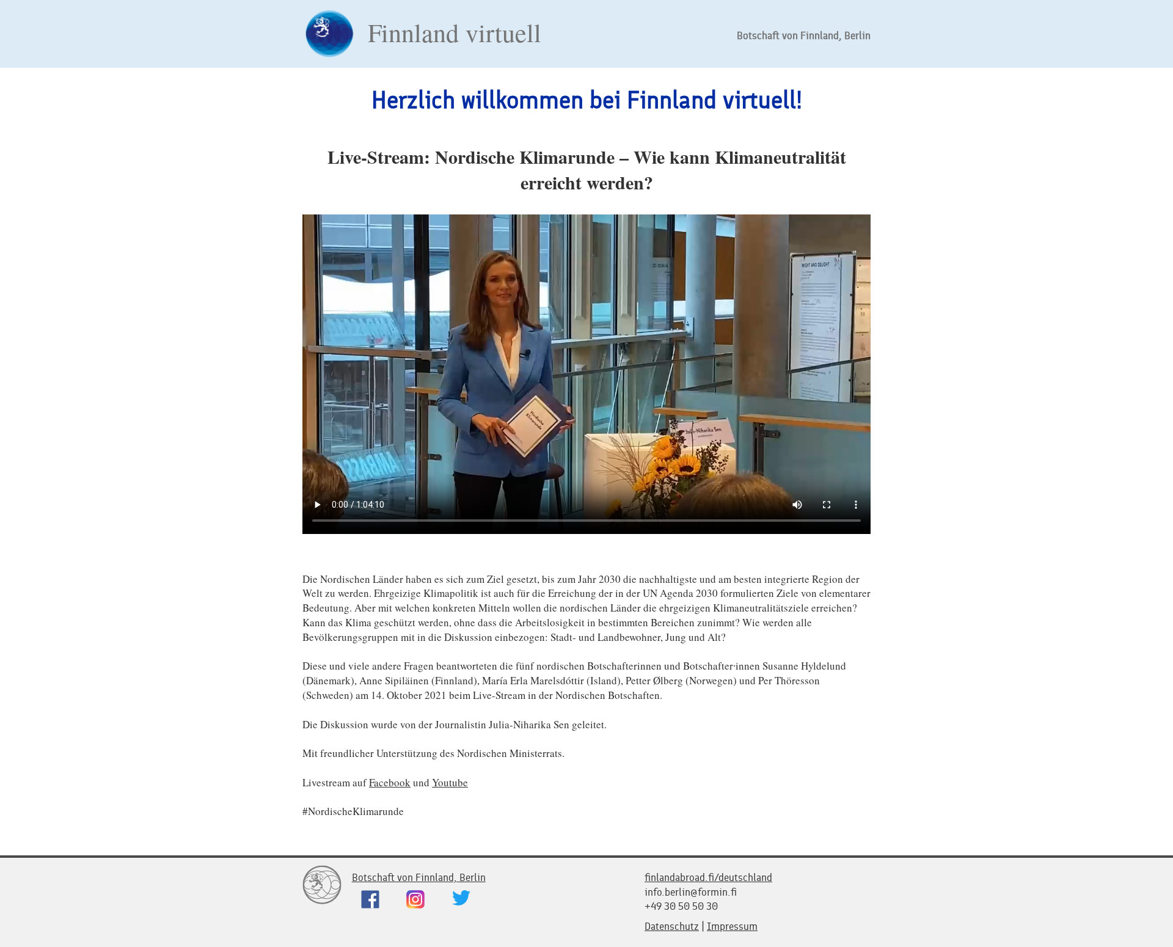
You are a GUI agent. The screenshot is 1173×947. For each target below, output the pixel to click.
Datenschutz (672, 926)
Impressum (732, 926)
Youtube (450, 782)
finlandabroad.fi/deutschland (708, 877)
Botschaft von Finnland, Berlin (804, 35)
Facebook (390, 782)
